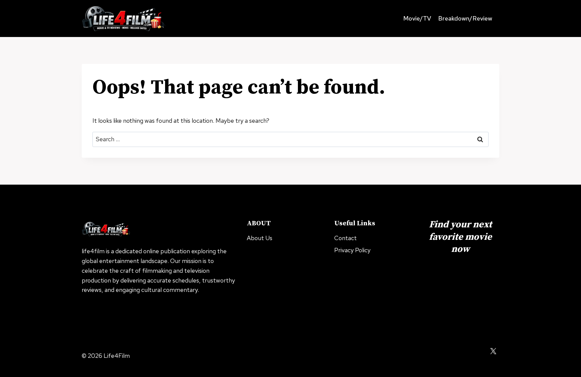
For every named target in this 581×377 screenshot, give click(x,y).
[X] (493, 351)
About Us (259, 238)
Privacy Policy (352, 250)
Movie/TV (417, 18)
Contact (345, 238)
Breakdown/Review (465, 18)
